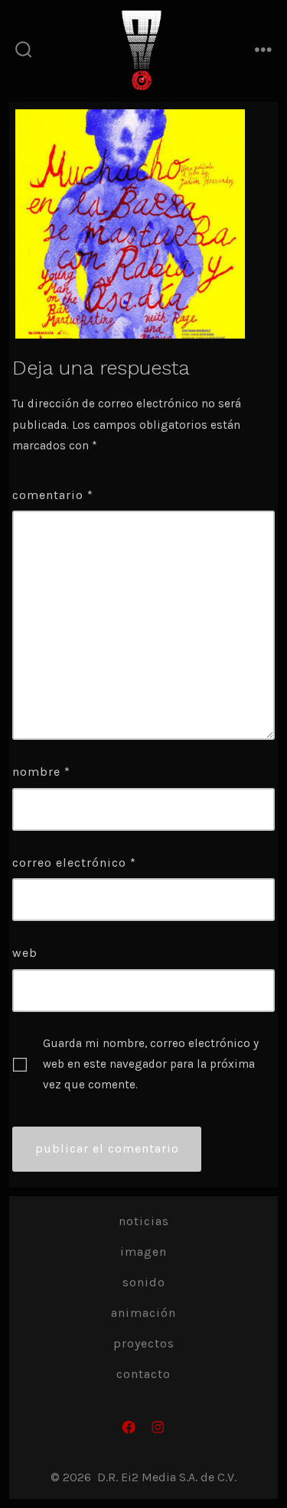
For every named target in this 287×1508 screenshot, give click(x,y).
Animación (143, 1312)
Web (25, 952)
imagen (143, 1251)
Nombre (41, 771)
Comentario (52, 495)
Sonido (143, 1282)
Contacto (143, 1374)
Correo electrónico (74, 862)
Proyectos (143, 1343)
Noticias (144, 1221)
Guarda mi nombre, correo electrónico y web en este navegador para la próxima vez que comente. (151, 1064)
